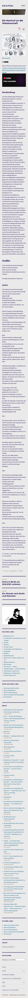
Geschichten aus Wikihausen (13, 649)
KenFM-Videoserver (10, 675)
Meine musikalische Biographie (14, 695)
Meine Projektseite (10, 690)
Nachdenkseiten (9, 655)
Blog (3, 982)
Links (3, 986)
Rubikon (6, 653)
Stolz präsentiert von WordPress (17, 995)
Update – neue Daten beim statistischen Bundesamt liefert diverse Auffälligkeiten (14, 843)
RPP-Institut (7, 664)
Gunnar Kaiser (8, 647)
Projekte (20, 571)
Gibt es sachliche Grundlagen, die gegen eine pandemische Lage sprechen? (14, 810)
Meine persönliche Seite (11, 688)
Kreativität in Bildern (8, 974)
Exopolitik (7, 651)
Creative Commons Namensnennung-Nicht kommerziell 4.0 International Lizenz (14, 70)
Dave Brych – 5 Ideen (10, 666)
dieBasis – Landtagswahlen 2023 (14, 736)
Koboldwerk (7, 797)
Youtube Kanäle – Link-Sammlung (14, 669)
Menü (23, 5)
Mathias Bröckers (9, 662)
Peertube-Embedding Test (12, 862)
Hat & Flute (7, 6)
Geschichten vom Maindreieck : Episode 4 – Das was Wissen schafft (14, 769)
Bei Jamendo (8, 697)
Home (4, 967)
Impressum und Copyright (10, 990)
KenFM (6, 642)
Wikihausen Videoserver (11, 671)
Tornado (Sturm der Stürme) (12, 751)
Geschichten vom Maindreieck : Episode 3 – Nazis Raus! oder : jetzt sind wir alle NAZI (14, 791)
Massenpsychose (9, 747)
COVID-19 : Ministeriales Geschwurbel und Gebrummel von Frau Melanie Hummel (14, 880)
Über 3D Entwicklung (10, 692)
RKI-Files (7, 731)
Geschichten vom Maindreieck (11, 978)
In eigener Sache (9, 755)
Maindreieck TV (9, 636)
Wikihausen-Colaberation (12, 673)
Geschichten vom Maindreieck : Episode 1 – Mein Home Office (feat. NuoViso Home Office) (14, 782)
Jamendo (7, 58)
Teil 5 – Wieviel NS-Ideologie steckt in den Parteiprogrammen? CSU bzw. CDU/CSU (14, 718)
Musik (4, 971)
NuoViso (6, 645)
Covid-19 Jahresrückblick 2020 (13, 867)
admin (6, 571)
